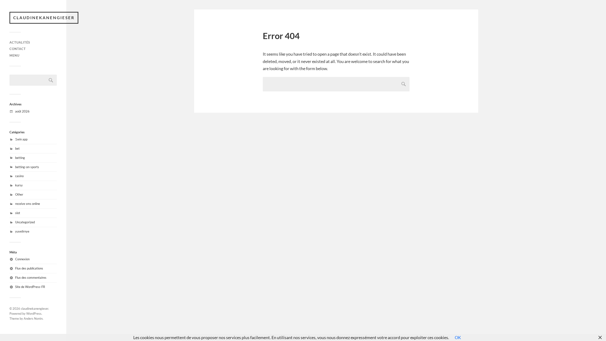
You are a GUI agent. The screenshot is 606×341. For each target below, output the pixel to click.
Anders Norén (33, 318)
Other (19, 194)
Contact (17, 49)
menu (14, 55)
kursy (19, 185)
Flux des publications (29, 268)
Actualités (19, 42)
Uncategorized (25, 222)
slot (17, 213)
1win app (21, 139)
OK (458, 337)
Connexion (22, 259)
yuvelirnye (22, 231)
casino (19, 176)
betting (20, 158)
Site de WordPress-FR (30, 287)
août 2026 (22, 111)
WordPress (33, 313)
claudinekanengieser (44, 17)
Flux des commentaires (30, 277)
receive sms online (27, 204)
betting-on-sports (27, 167)
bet (17, 148)
